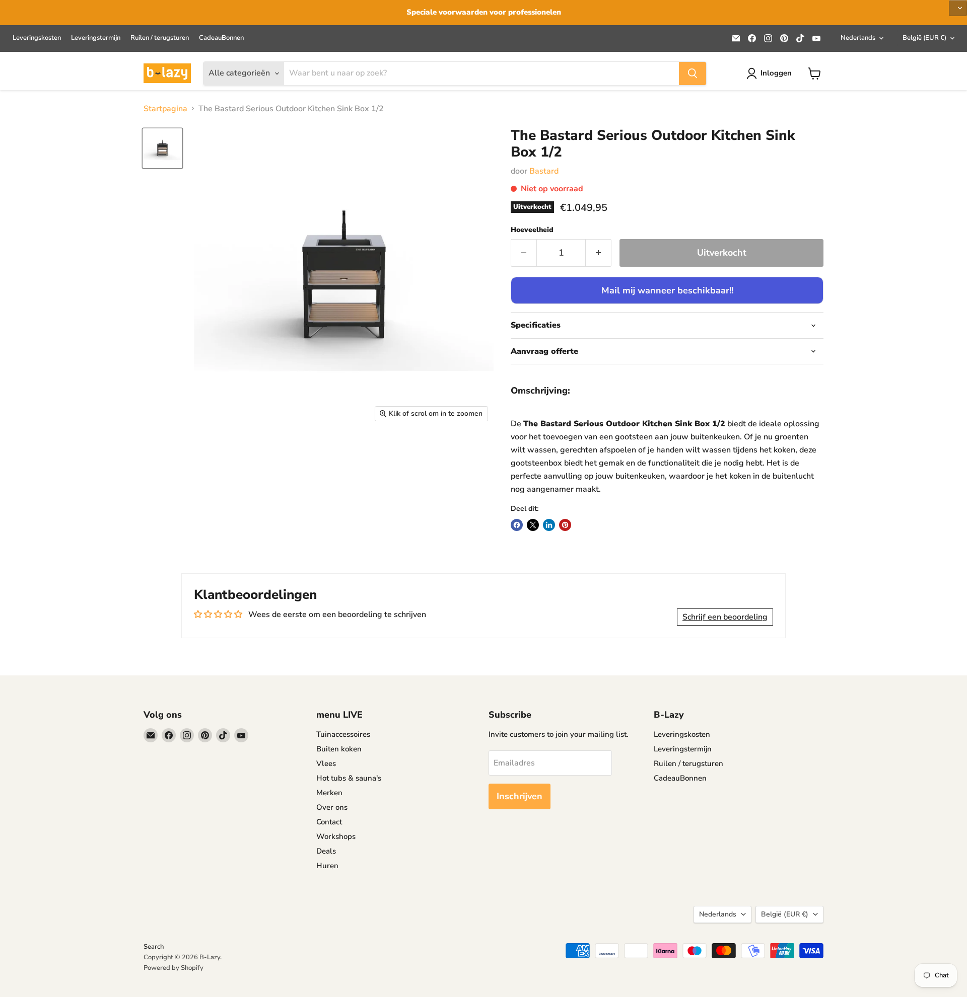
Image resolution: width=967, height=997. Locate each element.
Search (154, 946)
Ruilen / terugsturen (159, 38)
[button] (958, 8)
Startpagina (165, 108)
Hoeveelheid (532, 230)
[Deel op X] (533, 525)
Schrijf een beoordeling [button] (725, 617)
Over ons (332, 807)
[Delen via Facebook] (517, 525)
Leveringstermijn (95, 38)
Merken (329, 793)
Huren (327, 866)
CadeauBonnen (221, 38)
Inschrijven (519, 796)
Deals (326, 851)
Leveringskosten (37, 38)
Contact (329, 822)
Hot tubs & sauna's (348, 778)
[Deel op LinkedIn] (549, 525)
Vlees (326, 763)
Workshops (336, 836)
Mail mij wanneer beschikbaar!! (667, 290)
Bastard (544, 171)
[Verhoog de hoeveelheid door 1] (598, 253)
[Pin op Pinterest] (565, 525)
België (924, 37)
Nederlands (858, 37)
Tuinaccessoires (343, 734)
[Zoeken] (692, 73)
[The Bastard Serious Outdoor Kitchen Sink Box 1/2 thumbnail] (162, 148)
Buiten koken (339, 749)
